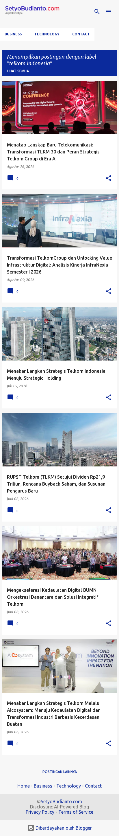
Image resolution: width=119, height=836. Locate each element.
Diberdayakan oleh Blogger (63, 827)
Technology (47, 34)
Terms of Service (75, 812)
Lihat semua (18, 71)
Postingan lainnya (59, 772)
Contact (81, 34)
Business (13, 34)
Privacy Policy (40, 812)
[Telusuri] (97, 12)
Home (23, 785)
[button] (108, 178)
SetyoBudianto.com (61, 801)
